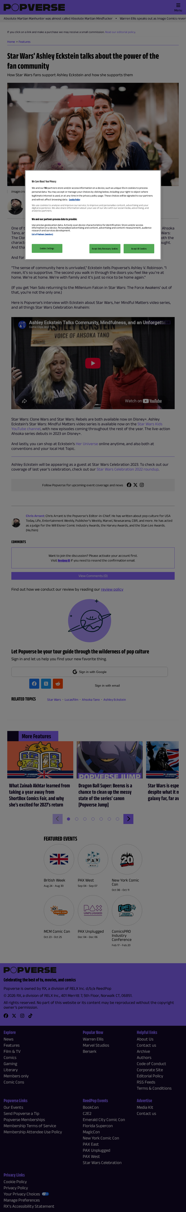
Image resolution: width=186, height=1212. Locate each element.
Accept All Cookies (139, 248)
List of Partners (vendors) (42, 234)
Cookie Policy (74, 199)
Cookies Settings (47, 248)
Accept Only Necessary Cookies (105, 248)
